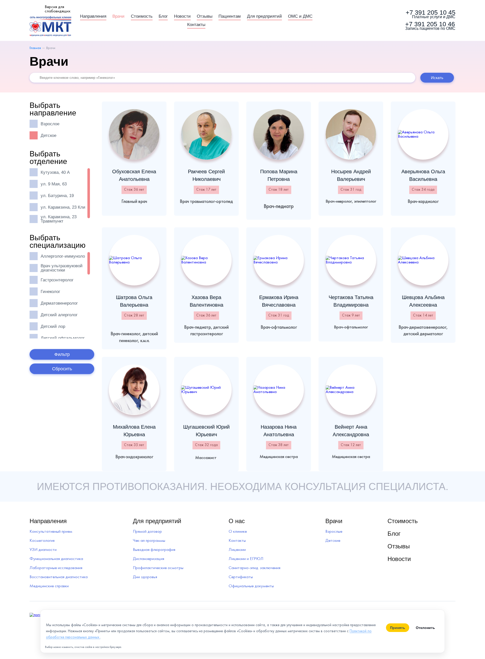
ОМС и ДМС (300, 16)
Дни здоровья (145, 577)
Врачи (118, 16)
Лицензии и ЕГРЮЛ (246, 559)
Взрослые (333, 531)
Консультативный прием (51, 531)
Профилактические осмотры (158, 568)
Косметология (42, 541)
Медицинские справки (49, 586)
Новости (182, 16)
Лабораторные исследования (56, 568)
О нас (237, 521)
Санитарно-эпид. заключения (254, 568)
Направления (93, 16)
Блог (163, 16)
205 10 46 (430, 26)
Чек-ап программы (149, 541)
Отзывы (204, 16)
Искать (437, 78)
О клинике (238, 531)
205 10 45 (430, 14)
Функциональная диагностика (56, 559)
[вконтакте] (381, 20)
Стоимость (142, 16)
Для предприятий (264, 16)
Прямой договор (147, 531)
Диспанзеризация (148, 559)
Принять (397, 628)
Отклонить (425, 628)
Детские (332, 541)
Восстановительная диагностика (59, 577)
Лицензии (237, 550)
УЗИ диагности (43, 550)
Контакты (196, 24)
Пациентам (230, 16)
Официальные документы (251, 586)
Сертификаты (241, 577)
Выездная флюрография (154, 550)
